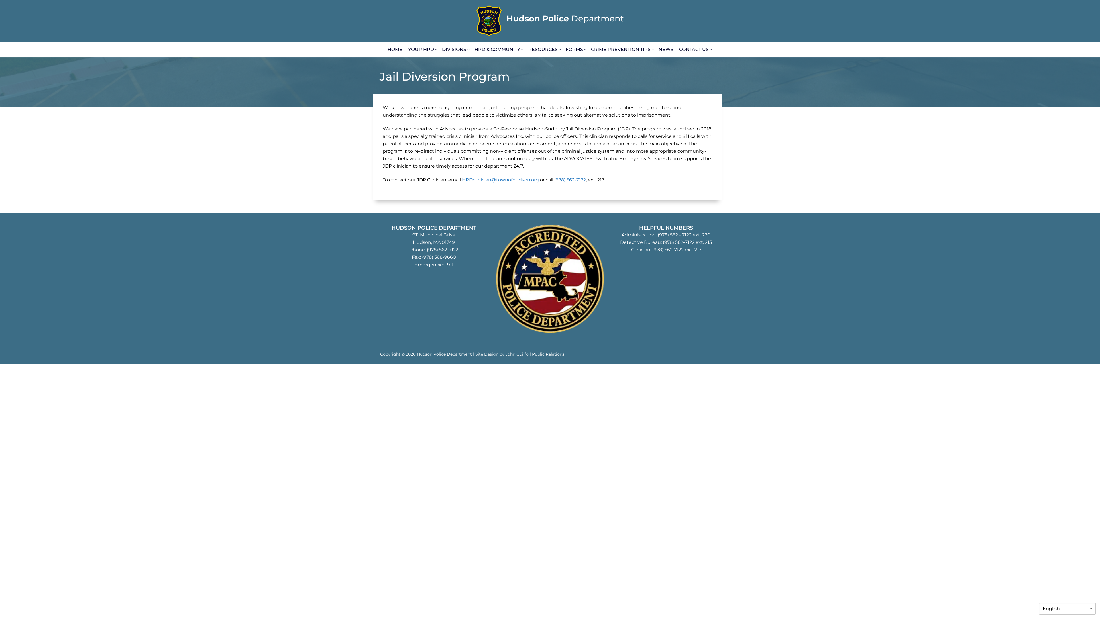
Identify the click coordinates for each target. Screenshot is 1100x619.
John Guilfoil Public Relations (535, 354)
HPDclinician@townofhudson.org (500, 180)
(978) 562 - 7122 (675, 235)
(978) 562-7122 (570, 180)
